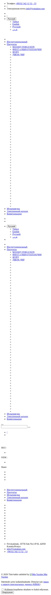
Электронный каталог (17, 211)
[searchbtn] (29, 427)
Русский (11, 19)
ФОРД (15, 52)
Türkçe (15, 21)
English (15, 24)
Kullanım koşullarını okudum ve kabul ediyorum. (27, 589)
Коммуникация (14, 214)
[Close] (2, 424)
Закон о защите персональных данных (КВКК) (25, 583)
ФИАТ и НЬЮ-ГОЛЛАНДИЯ (27, 49)
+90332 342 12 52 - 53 (26, 3)
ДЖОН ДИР (18, 54)
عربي (15, 29)
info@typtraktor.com (35, 8)
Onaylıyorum (7, 592)
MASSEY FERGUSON (23, 47)
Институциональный (17, 42)
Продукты (12, 44)
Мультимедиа (13, 208)
